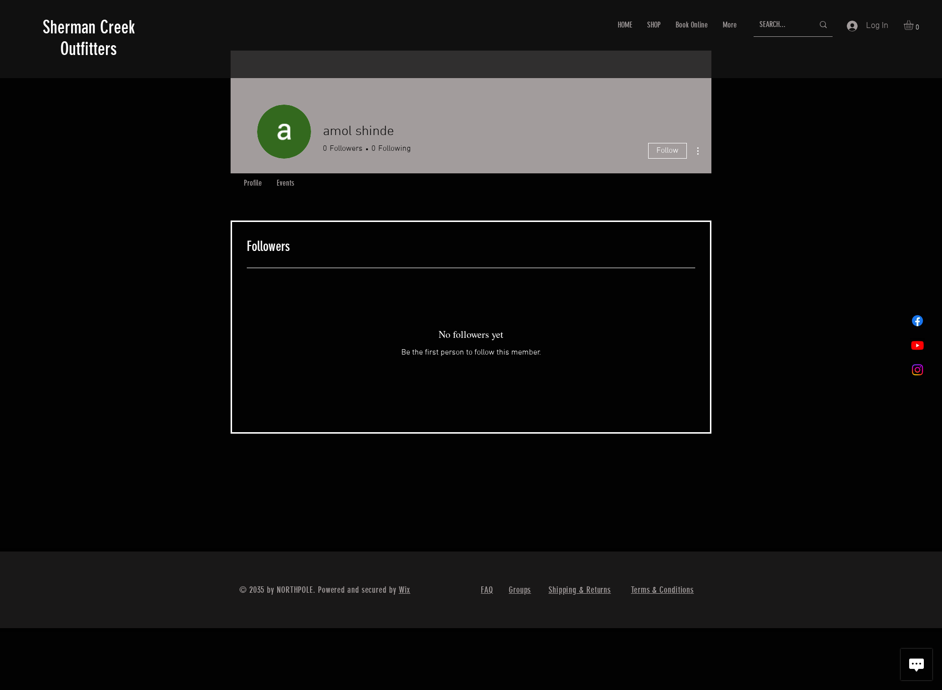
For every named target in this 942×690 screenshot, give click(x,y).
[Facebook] (917, 320)
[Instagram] (917, 369)
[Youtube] (917, 345)
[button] (914, 25)
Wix (405, 589)
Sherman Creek (89, 27)
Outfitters (80, 48)
